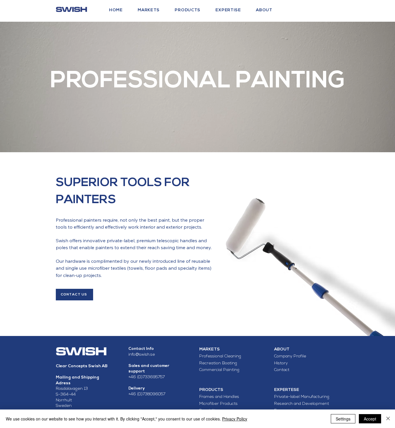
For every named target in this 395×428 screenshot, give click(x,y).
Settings (343, 419)
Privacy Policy (234, 419)
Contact (281, 370)
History (281, 363)
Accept (370, 419)
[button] (155, 10)
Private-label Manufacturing (301, 397)
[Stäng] (388, 418)
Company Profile (290, 356)
